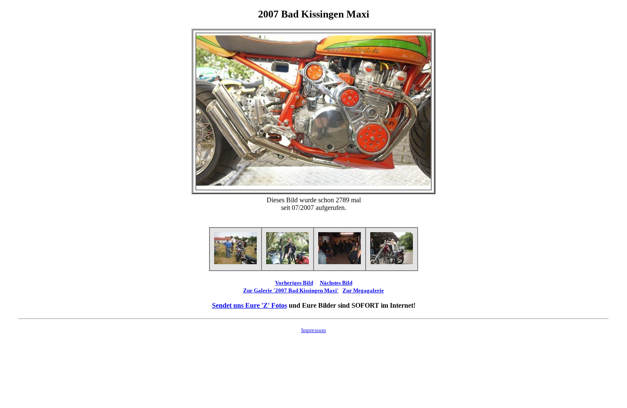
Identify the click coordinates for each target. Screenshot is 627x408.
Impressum (313, 330)
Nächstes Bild (336, 283)
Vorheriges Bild (294, 283)
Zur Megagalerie (363, 290)
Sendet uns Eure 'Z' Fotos (249, 305)
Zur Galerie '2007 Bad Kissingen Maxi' (291, 290)
